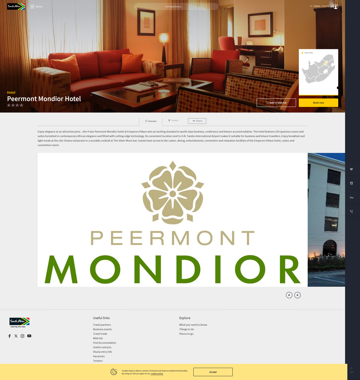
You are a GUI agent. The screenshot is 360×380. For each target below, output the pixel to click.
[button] (289, 295)
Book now (318, 102)
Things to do (186, 329)
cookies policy (157, 373)
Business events (102, 329)
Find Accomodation (104, 342)
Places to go (186, 333)
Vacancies (99, 356)
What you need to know (193, 324)
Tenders (98, 360)
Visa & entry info (102, 351)
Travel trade (100, 333)
